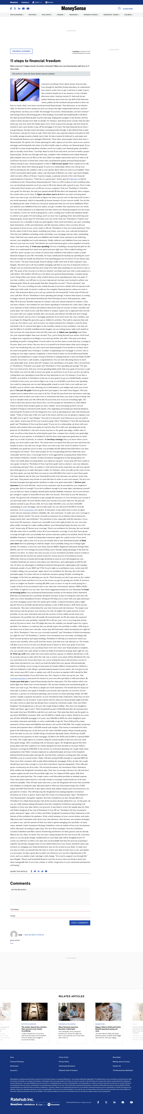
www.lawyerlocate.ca (18, 678)
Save (12, 1057)
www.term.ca (29, 510)
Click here (73, 179)
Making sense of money (121, 1062)
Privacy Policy (64, 1062)
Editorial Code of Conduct (68, 1070)
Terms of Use (63, 1057)
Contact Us (117, 1066)
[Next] (140, 1015)
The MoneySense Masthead (123, 1070)
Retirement (14, 1066)
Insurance (13, 1070)
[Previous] (3, 1015)
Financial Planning (21, 51)
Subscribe (128, 9)
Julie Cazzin (76, 51)
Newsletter (117, 1057)
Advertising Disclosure (67, 1066)
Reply (12, 943)
